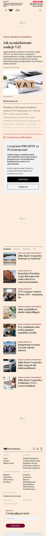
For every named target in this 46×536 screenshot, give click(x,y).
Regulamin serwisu (30, 463)
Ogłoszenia (7, 477)
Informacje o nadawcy (31, 466)
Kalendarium (27, 500)
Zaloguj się (23, 187)
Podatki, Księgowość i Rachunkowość (17, 37)
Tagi (34, 249)
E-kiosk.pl (26, 475)
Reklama (6, 475)
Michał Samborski (10, 101)
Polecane (16, 249)
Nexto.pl (26, 480)
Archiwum (7, 482)
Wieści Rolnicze (28, 487)
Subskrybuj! (23, 179)
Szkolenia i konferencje (12, 496)
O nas (5, 458)
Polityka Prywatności (30, 458)
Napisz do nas (8, 463)
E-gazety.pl (27, 477)
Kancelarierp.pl (28, 484)
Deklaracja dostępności (31, 468)
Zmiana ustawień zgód (31, 461)
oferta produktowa (10, 504)
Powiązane (7, 249)
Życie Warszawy (29, 489)
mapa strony (8, 500)
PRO (18, 10)
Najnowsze (26, 249)
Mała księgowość (29, 482)
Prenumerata (8, 480)
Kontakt (6, 461)
